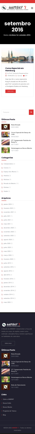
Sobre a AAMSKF (8, 399)
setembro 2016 (9, 267)
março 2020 (7, 255)
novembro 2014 (9, 290)
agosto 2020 (8, 239)
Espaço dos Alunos (10, 172)
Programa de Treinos (9, 411)
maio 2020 (7, 251)
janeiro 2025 (8, 204)
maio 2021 (7, 224)
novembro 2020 (9, 232)
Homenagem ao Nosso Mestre (21, 148)
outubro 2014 (8, 294)
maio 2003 (7, 302)
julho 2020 (7, 243)
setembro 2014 (9, 298)
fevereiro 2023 (8, 208)
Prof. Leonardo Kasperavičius (18, 73)
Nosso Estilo (7, 403)
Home (6, 35)
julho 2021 (7, 216)
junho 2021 (7, 220)
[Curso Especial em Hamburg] (17, 56)
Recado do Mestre (10, 183)
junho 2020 (7, 247)
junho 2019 (7, 263)
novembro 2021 (9, 212)
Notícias (6, 179)
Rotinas (6, 187)
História (6, 176)
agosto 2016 (8, 271)
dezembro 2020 (9, 228)
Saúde (6, 191)
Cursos (20, 75)
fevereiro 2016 (8, 279)
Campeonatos (8, 164)
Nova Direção (15, 125)
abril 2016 (7, 275)
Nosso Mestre (7, 407)
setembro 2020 (9, 235)
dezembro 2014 (9, 286)
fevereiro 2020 (8, 259)
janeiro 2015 (8, 283)
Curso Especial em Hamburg (14, 69)
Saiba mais (10, 91)
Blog (4, 415)
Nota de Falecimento (18, 385)
